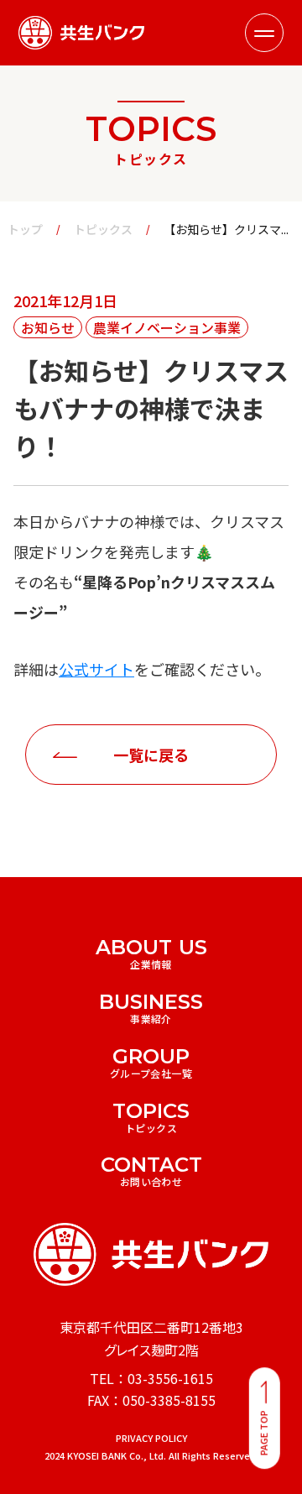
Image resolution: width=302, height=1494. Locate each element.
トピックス (103, 230)
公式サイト (96, 669)
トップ (25, 230)
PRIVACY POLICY (151, 1438)
